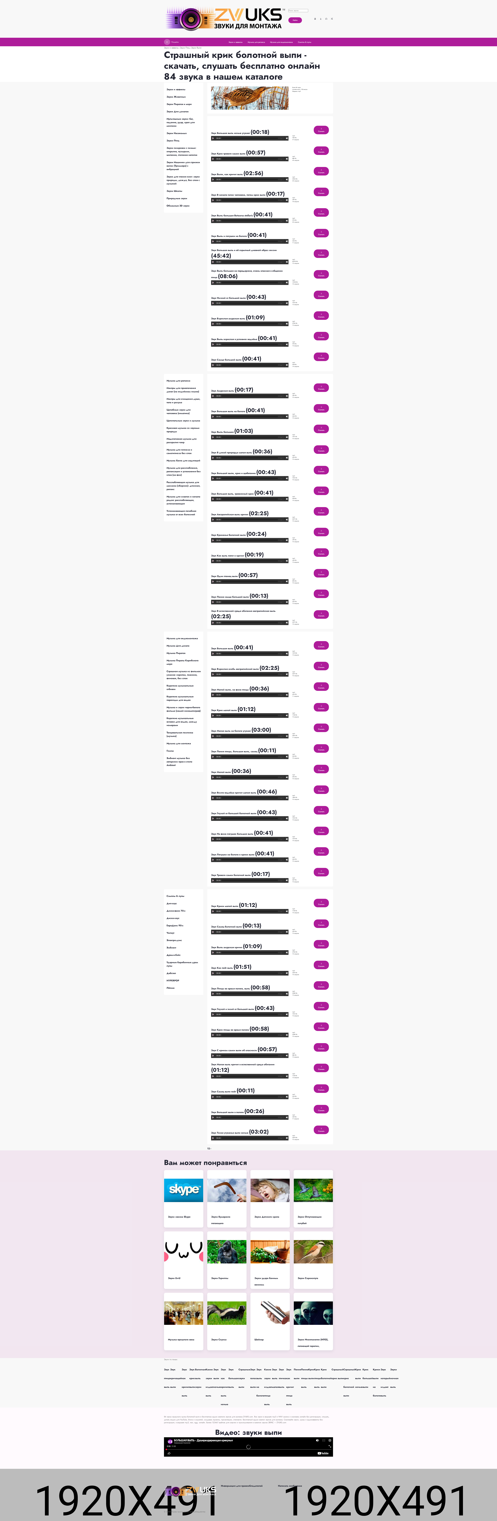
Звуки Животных (176, 96)
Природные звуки (177, 198)
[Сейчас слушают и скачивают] (326, 19)
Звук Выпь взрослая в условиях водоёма (234, 339)
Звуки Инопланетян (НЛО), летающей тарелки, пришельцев (313, 1346)
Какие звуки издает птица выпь (268, 1387)
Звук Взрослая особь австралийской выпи (235, 669)
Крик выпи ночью (359, 1378)
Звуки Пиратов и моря (179, 104)
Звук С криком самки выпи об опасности (234, 1050)
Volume (286, 138)
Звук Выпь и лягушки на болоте (229, 236)
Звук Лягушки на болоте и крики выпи (233, 854)
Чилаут (170, 933)
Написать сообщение (290, 1486)
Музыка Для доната (178, 645)
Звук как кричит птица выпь (290, 1387)
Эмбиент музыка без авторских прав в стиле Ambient (179, 761)
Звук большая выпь (233, 1378)
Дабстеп (171, 973)
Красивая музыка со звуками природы (183, 429)
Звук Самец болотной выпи (227, 926)
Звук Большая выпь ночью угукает (231, 133)
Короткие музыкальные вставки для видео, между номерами (182, 722)
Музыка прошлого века (181, 1339)
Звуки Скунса (218, 1339)
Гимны (170, 750)
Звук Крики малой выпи (225, 906)
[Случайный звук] (332, 19)
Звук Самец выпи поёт (224, 1091)
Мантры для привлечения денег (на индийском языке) (183, 389)
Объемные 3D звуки (178, 205)
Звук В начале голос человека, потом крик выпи (238, 195)
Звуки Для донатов (177, 111)
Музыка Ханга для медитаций (183, 460)
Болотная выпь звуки (200, 1378)
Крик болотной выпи (326, 1378)
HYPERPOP (173, 980)
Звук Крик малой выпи (224, 710)
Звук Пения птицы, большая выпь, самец (234, 751)
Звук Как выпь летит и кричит (228, 555)
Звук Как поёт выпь (222, 968)
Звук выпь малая (275, 1378)
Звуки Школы (174, 191)
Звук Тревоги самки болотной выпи (231, 875)
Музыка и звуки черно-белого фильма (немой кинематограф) (184, 709)
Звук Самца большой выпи (226, 359)
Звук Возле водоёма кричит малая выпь (234, 792)
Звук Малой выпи (221, 772)
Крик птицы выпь (317, 1378)
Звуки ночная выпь (394, 1378)
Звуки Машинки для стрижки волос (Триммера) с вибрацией (183, 166)
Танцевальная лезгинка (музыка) (180, 734)
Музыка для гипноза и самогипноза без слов (179, 451)
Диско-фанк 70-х (176, 910)
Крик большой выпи (368, 1378)
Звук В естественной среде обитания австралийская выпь (243, 611)
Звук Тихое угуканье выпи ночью (230, 1132)
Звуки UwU (174, 1278)
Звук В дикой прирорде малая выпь (232, 452)
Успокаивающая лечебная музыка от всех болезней (181, 512)
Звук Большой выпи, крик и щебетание (233, 473)
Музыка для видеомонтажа (182, 638)
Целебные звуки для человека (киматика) (179, 411)
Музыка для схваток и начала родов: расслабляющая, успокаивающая (183, 500)
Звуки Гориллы (219, 1278)
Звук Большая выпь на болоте (228, 411)
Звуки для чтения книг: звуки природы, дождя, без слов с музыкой (183, 180)
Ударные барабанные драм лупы (182, 964)
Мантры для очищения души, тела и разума (183, 400)
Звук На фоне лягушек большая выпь (232, 834)
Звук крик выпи (192, 1378)
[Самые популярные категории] (315, 19)
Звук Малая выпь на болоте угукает (231, 731)
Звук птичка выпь (282, 1378)
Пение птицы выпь (304, 1378)
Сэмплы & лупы (175, 896)
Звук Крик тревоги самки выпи (228, 153)
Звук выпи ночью (217, 1378)
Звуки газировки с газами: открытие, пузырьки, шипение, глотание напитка (182, 151)
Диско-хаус (173, 918)
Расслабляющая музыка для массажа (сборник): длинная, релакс (183, 486)
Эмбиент (171, 947)
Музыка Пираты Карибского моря (183, 662)
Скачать (321, 131)
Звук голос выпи (253, 1378)
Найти (295, 20)
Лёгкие (170, 988)
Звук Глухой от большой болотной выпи (234, 813)
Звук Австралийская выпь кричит (230, 514)
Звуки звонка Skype (179, 1216)
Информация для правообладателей (242, 1486)
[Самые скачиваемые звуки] (321, 19)
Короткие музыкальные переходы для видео (180, 698)
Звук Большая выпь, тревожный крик (232, 493)
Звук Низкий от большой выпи (228, 298)
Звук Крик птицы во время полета (230, 1029)
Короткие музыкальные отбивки (180, 687)
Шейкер (259, 1339)
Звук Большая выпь (222, 648)
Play (213, 138)
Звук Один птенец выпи (224, 576)
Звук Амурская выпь (223, 390)
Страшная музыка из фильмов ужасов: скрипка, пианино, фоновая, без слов (184, 675)
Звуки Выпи (196, 47)
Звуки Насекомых (177, 133)
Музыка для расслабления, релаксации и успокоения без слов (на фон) (184, 471)
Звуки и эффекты (171, 47)
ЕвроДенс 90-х (175, 925)
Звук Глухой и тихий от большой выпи (233, 1009)
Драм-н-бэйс (174, 955)
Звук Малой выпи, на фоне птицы (230, 689)
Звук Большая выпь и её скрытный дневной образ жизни (244, 250)
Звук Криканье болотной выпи (228, 535)
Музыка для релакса (178, 380)
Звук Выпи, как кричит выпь (227, 174)
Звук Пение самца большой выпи (230, 597)
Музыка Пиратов (176, 653)
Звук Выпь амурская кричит (227, 947)
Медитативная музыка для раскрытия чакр (181, 440)
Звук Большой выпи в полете (227, 1112)
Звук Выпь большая (222, 432)
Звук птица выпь (167, 1378)
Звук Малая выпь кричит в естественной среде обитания (242, 1064)
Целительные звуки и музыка (183, 420)
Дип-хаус (172, 903)
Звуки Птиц (185, 47)
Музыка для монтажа (179, 743)
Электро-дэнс (174, 940)
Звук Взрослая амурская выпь (228, 318)
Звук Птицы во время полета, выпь (231, 988)
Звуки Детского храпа (266, 1216)
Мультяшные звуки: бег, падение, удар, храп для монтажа (181, 122)
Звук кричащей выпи (176, 1378)
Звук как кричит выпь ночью (224, 1387)
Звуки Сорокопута (308, 1278)
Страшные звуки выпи (244, 1378)
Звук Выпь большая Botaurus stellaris (232, 215)
